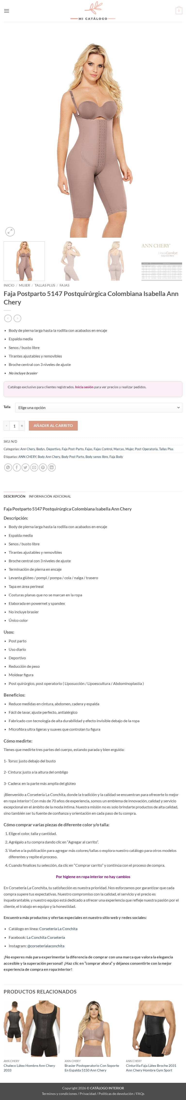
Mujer (24, 285)
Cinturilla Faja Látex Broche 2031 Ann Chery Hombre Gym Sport (151, 1067)
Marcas (119, 449)
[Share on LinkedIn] (52, 467)
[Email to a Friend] (34, 467)
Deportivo (53, 449)
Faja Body (116, 457)
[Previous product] (17, 318)
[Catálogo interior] (93, 11)
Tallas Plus (45, 285)
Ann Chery (27, 449)
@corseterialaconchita (45, 945)
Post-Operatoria (146, 449)
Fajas (64, 285)
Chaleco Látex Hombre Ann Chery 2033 (29, 1067)
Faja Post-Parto (73, 449)
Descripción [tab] (14, 496)
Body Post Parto (73, 457)
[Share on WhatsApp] (8, 467)
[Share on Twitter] (26, 467)
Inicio (9, 285)
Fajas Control (103, 449)
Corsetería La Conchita (58, 928)
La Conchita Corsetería (46, 937)
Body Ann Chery (49, 457)
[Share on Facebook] (17, 467)
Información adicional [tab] (50, 496)
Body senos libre (96, 457)
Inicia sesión (84, 387)
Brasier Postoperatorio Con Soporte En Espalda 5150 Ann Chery (92, 1067)
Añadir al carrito (53, 425)
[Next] (172, 134)
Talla (7, 407)
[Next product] (8, 318)
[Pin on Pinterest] (43, 467)
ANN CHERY (27, 457)
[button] (6, 11)
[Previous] (13, 134)
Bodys (40, 449)
